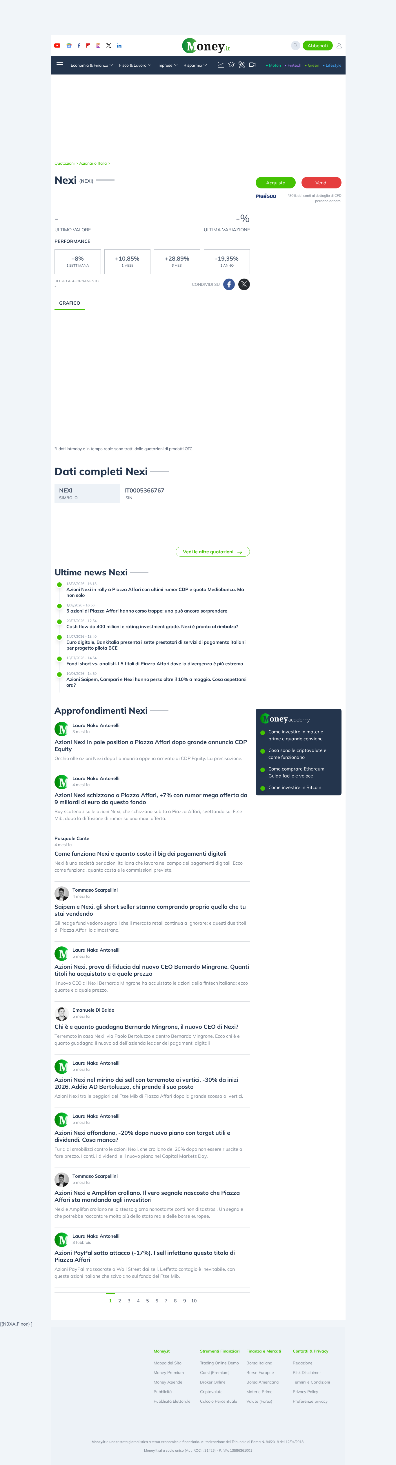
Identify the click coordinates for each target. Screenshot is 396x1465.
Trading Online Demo (219, 1363)
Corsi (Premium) (215, 1372)
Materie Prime (259, 1391)
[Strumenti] (241, 65)
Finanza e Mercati (263, 1351)
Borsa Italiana (259, 1363)
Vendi (321, 183)
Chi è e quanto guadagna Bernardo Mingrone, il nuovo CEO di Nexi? (146, 1026)
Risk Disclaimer (307, 1372)
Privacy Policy (305, 1391)
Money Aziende (168, 1382)
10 (194, 1300)
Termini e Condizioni (311, 1382)
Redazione (303, 1363)
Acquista (276, 183)
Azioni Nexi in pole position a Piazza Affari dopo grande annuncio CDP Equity (151, 746)
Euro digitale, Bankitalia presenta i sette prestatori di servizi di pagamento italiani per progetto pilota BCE (156, 645)
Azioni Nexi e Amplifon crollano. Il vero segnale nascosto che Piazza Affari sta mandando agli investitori (147, 1196)
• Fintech (292, 65)
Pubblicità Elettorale (172, 1401)
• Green (312, 65)
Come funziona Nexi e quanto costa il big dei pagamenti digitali (140, 853)
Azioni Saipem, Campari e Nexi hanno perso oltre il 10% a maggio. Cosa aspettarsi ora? (156, 682)
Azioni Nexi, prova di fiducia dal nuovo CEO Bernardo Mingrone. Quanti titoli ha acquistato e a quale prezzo (152, 970)
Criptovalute (211, 1391)
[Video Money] (252, 65)
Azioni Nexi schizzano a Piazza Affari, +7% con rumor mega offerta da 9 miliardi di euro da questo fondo (151, 799)
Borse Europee (260, 1372)
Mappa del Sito (167, 1363)
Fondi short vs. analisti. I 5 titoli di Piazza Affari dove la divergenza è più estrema (154, 663)
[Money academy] (231, 65)
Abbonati (318, 45)
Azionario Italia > (94, 163)
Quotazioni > (66, 163)
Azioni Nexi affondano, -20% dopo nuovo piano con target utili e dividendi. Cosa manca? (142, 1136)
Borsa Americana (262, 1382)
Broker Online (213, 1382)
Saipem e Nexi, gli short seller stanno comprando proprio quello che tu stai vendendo (150, 910)
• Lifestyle (332, 65)
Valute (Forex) (259, 1401)
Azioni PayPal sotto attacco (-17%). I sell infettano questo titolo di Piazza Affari (145, 1256)
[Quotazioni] (220, 65)
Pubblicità (163, 1391)
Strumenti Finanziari (220, 1351)
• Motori (273, 65)
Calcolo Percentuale (218, 1401)
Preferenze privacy (310, 1401)
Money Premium (169, 1372)
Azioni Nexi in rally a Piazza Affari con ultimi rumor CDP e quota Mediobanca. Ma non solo (155, 592)
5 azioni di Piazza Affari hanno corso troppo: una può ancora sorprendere (146, 611)
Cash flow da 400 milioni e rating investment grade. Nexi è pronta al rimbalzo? (152, 626)
